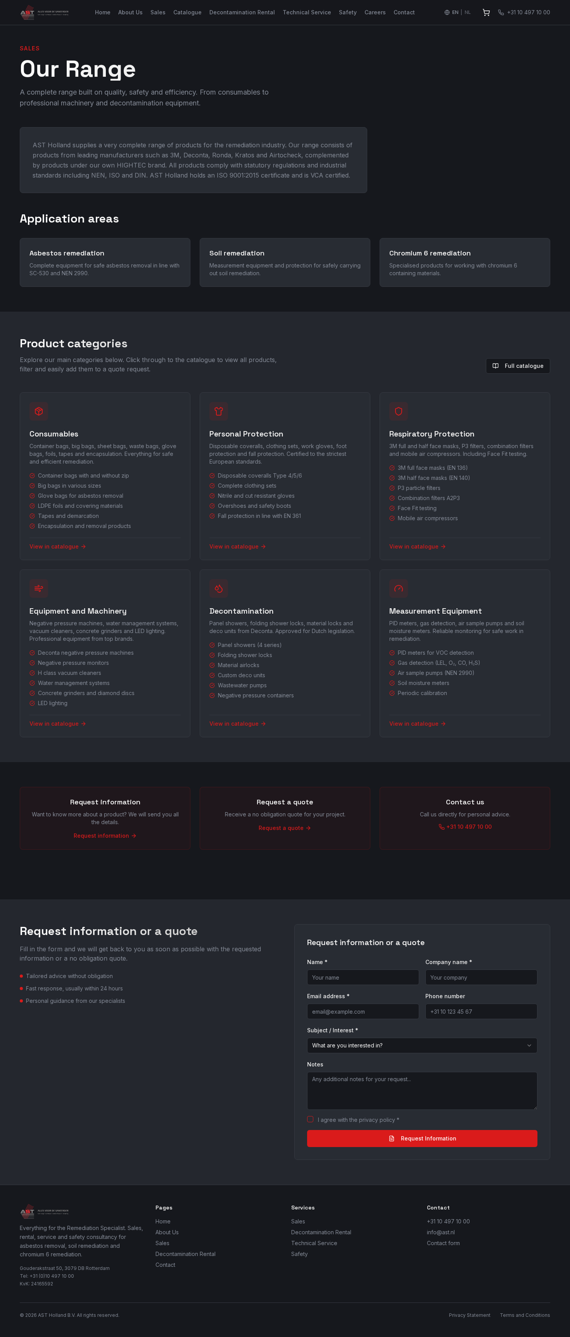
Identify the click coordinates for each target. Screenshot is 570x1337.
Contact (404, 12)
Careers (375, 12)
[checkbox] (310, 1119)
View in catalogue (54, 546)
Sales (158, 12)
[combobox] (422, 1045)
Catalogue (187, 12)
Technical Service (307, 12)
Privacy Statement (470, 1315)
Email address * (328, 996)
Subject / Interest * (332, 1030)
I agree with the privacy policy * (358, 1119)
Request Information (428, 1138)
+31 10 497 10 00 (448, 1221)
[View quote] (486, 12)
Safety (348, 12)
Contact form (443, 1243)
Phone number (445, 996)
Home (103, 12)
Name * (317, 962)
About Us (130, 12)
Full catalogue (524, 365)
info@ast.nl (441, 1232)
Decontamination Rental (242, 12)
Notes (315, 1064)
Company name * (448, 962)
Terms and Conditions (525, 1315)
